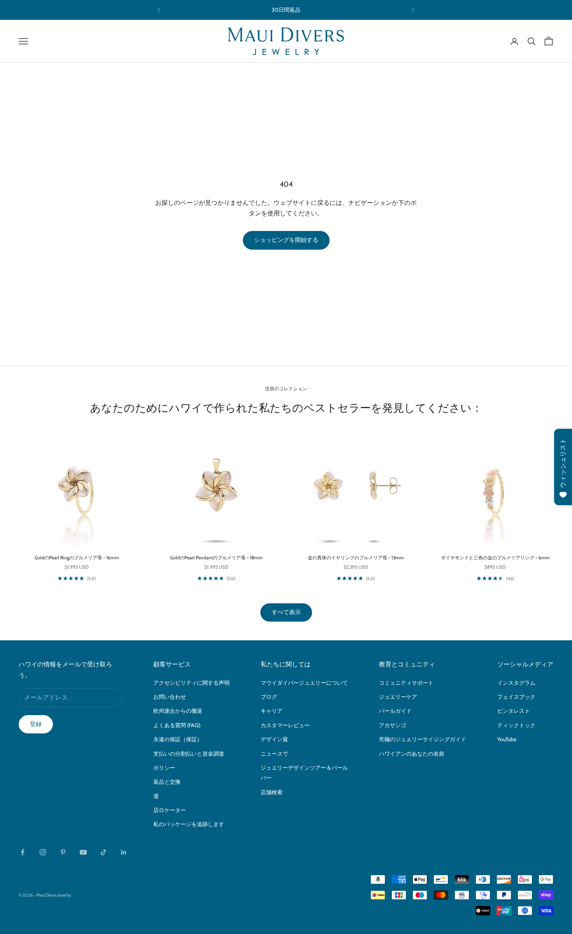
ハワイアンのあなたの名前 (411, 753)
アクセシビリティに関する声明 (191, 682)
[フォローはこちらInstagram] (43, 852)
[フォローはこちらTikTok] (103, 852)
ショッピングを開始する (286, 239)
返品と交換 (167, 781)
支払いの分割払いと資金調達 (188, 753)
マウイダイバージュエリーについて (304, 682)
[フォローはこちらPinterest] (63, 852)
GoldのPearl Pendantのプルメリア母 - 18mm (216, 557)
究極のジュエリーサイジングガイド (422, 739)
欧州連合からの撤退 (177, 710)
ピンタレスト (513, 710)
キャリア (271, 710)
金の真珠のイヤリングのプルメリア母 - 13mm (356, 557)
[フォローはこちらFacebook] (22, 852)
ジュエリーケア (398, 696)
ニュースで (274, 753)
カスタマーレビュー (285, 725)
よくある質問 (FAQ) (176, 725)
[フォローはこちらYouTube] (83, 852)
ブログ (269, 696)
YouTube (506, 739)
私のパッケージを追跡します (188, 824)
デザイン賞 (274, 739)
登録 (36, 724)
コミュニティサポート (406, 682)
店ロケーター (169, 810)
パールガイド (395, 710)
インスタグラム (516, 682)
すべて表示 (286, 612)
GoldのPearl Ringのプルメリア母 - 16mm (77, 557)
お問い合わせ (169, 696)
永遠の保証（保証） (177, 739)
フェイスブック (516, 696)
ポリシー (164, 767)
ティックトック (516, 725)
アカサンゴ (392, 725)
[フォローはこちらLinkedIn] (124, 852)
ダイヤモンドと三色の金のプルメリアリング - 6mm (495, 557)
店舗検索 (271, 792)
